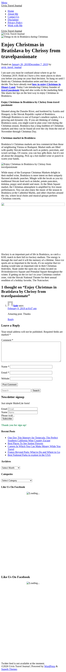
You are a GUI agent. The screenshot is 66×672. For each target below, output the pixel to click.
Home (11, 11)
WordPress (49, 666)
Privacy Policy (15, 22)
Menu (4, 2)
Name (5, 366)
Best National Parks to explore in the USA (29, 455)
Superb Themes (9, 669)
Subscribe (7, 418)
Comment (7, 340)
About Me (13, 14)
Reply (11, 319)
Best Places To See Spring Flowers (25, 443)
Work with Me (15, 25)
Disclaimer (13, 19)
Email (5, 372)
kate (15, 305)
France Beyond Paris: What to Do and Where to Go (34, 452)
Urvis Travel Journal (11, 5)
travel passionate (10, 90)
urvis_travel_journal (11, 67)
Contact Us (13, 16)
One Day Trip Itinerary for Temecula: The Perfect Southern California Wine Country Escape (33, 439)
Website (5, 378)
